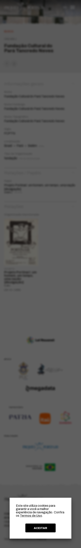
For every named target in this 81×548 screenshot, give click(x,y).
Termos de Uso (31, 515)
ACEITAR (40, 528)
